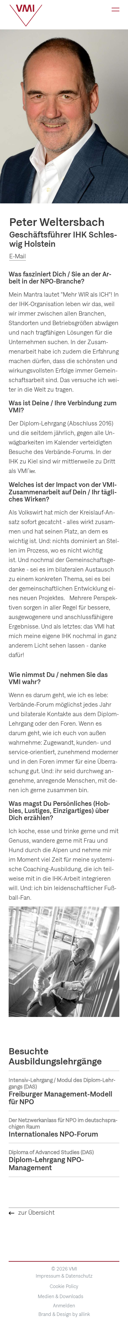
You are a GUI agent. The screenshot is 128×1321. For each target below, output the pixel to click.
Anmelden (64, 1306)
